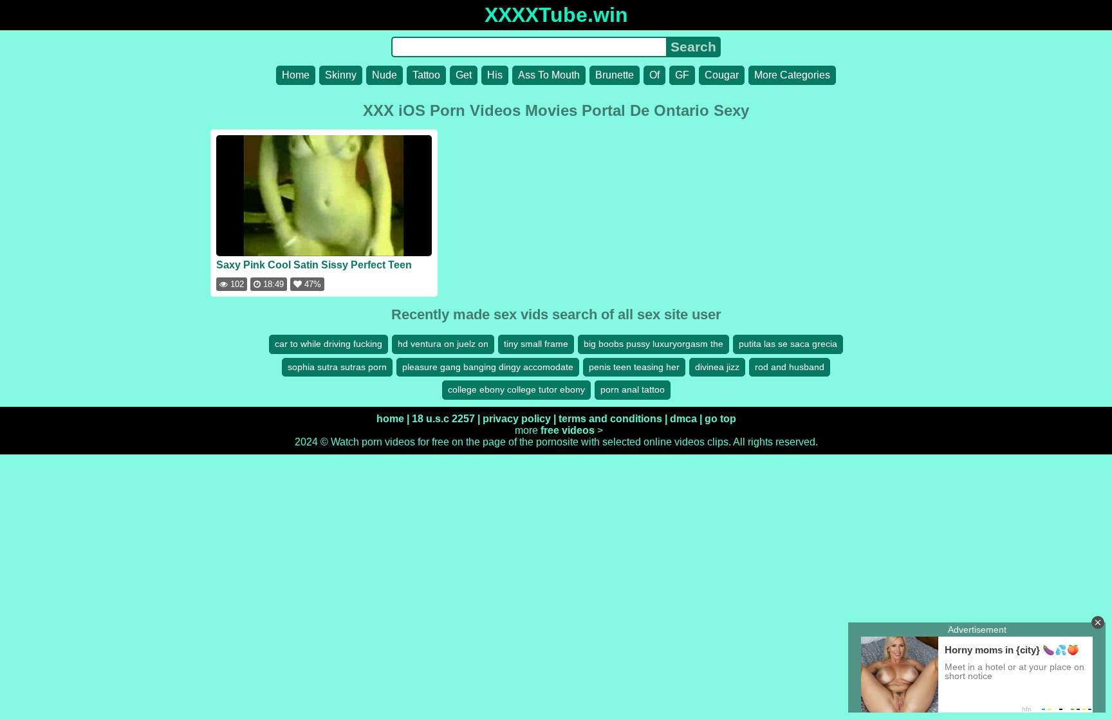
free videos (568, 430)
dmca (683, 418)
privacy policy (517, 418)
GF (682, 75)
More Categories (792, 75)
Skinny (341, 75)
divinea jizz (717, 367)
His (495, 75)
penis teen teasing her (634, 367)
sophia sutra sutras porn (337, 367)
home (390, 418)
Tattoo (426, 75)
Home (296, 75)
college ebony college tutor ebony (516, 389)
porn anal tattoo (632, 389)
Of (654, 75)
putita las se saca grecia (788, 344)
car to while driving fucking (328, 344)
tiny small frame (536, 344)
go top (720, 418)
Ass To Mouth (549, 75)
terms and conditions (610, 418)
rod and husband (789, 367)
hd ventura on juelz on (443, 344)
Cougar (722, 75)
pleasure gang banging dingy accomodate (487, 367)
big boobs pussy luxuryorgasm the (653, 344)
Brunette (614, 75)
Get (464, 75)
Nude (384, 75)
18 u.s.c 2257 (443, 418)
